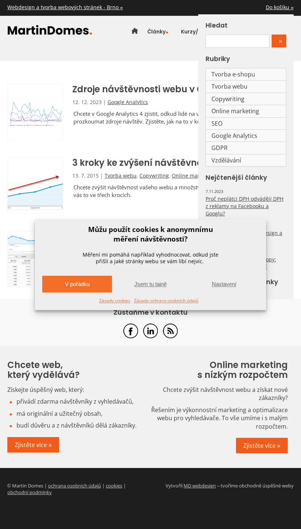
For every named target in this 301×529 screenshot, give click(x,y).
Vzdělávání (226, 160)
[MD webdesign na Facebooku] (130, 331)
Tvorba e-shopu (233, 74)
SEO (216, 123)
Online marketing (193, 175)
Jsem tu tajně (150, 284)
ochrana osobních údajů (74, 485)
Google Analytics (128, 102)
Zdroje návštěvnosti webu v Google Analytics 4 (177, 89)
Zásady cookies (114, 301)
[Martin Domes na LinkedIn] (150, 331)
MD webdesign (200, 485)
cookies (114, 485)
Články (156, 31)
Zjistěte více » (33, 445)
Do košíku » (280, 7)
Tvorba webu (121, 175)
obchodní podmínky (29, 492)
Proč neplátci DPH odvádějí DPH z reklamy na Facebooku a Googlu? (244, 206)
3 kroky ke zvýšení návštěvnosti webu (156, 163)
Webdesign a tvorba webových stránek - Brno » (65, 7)
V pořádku (77, 284)
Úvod (134, 31)
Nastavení (224, 284)
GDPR (219, 148)
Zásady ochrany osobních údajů (166, 301)
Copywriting (154, 175)
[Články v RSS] (170, 331)
